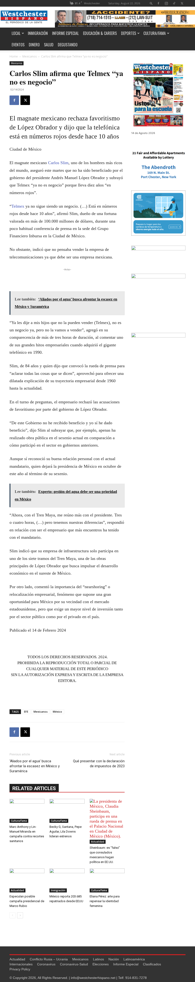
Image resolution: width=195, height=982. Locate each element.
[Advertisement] (67, 279)
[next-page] (20, 915)
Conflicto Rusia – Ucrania (49, 959)
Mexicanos (29, 56)
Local (16, 33)
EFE (26, 711)
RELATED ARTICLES (34, 788)
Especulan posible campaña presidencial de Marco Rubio (27, 901)
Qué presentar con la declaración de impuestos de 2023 (99, 763)
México (57, 711)
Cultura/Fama (154, 33)
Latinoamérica (134, 959)
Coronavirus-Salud (74, 964)
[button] (151, 3)
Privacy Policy (20, 969)
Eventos (18, 45)
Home (14, 56)
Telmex (17, 206)
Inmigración (38, 33)
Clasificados (152, 964)
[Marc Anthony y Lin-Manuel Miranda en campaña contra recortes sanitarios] (27, 811)
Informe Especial (65, 33)
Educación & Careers (100, 33)
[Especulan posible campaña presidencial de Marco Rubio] (27, 880)
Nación (113, 959)
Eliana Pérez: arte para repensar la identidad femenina (105, 901)
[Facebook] (158, 3)
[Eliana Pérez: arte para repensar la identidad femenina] (107, 880)
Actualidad (97, 841)
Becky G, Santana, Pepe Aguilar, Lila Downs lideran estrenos (65, 831)
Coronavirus (46, 964)
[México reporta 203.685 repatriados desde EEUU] (66, 880)
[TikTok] (174, 3)
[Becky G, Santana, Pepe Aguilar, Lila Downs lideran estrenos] (66, 811)
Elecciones (101, 964)
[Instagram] (166, 3)
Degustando (68, 45)
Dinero (34, 45)
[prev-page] (12, 915)
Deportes (128, 33)
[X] (181, 3)
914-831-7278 (136, 978)
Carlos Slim (58, 162)
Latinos (98, 959)
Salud (49, 45)
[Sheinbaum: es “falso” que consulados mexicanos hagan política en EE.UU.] (107, 821)
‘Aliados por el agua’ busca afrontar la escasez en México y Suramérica (35, 766)
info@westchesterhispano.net (93, 978)
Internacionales (21, 964)
